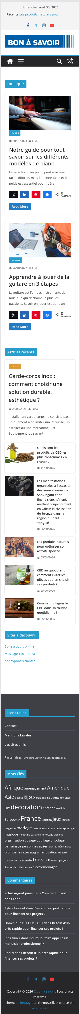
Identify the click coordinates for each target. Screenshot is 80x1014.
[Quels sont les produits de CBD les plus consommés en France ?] (19, 458)
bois (38, 797)
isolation (47, 819)
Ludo (35, 141)
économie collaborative (18, 867)
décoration (26, 807)
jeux (57, 819)
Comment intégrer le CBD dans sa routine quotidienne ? (52, 608)
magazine (10, 828)
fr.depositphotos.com (54, 757)
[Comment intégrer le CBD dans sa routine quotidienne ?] (19, 611)
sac (16, 860)
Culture (15, 260)
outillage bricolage (50, 840)
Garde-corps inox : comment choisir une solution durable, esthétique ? (36, 387)
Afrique (14, 787)
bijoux (29, 797)
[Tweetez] (13, 194)
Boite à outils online (19, 646)
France (31, 818)
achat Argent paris (19, 893)
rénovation (48, 852)
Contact (11, 726)
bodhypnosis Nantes (20, 661)
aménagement (35, 788)
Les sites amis (15, 744)
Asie (9, 796)
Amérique (58, 787)
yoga (65, 860)
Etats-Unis (59, 808)
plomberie (12, 852)
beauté (19, 797)
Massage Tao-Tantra (20, 654)
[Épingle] (36, 194)
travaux (41, 859)
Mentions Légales (18, 735)
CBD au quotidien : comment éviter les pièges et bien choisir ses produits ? (53, 577)
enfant (48, 808)
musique (11, 834)
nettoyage (47, 834)
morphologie (66, 828)
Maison (14, 366)
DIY (7, 808)
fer (18, 819)
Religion (35, 852)
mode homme (50, 828)
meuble (37, 828)
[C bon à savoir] (10, 61)
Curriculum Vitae (60, 797)
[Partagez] (24, 194)
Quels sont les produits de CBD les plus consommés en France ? (52, 455)
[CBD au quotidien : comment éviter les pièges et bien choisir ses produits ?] (19, 580)
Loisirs (15, 133)
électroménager (45, 867)
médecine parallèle (30, 834)
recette (25, 852)
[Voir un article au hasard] (70, 61)
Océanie (58, 834)
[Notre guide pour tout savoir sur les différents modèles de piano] (40, 113)
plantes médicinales (59, 846)
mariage (24, 827)
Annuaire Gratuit (33, 757)
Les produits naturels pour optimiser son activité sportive (41, 16)
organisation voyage (20, 840)
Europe (10, 819)
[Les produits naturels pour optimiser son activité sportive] (19, 550)
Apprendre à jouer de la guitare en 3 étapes (39, 280)
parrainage (13, 846)
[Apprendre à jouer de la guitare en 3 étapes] (40, 240)
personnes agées (35, 846)
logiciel (66, 819)
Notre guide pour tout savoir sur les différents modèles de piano (39, 156)
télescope (56, 860)
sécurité (26, 860)
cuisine (46, 797)
